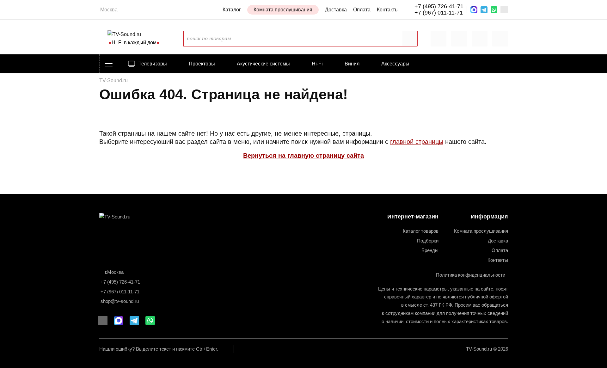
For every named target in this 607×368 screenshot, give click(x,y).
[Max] (473, 9)
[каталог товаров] (108, 63)
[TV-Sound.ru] (123, 217)
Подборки (427, 240)
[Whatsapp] (494, 9)
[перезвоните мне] (504, 9)
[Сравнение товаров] (438, 38)
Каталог (232, 9)
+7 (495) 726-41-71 (438, 6)
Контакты (388, 9)
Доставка (336, 9)
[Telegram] (484, 9)
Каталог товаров (420, 231)
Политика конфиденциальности (470, 275)
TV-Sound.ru (113, 80)
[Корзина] (479, 38)
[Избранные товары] (459, 38)
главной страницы (416, 141)
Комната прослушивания (283, 9)
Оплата (362, 9)
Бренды (429, 250)
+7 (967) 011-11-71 (438, 13)
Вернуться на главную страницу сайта (303, 155)
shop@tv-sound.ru (120, 301)
